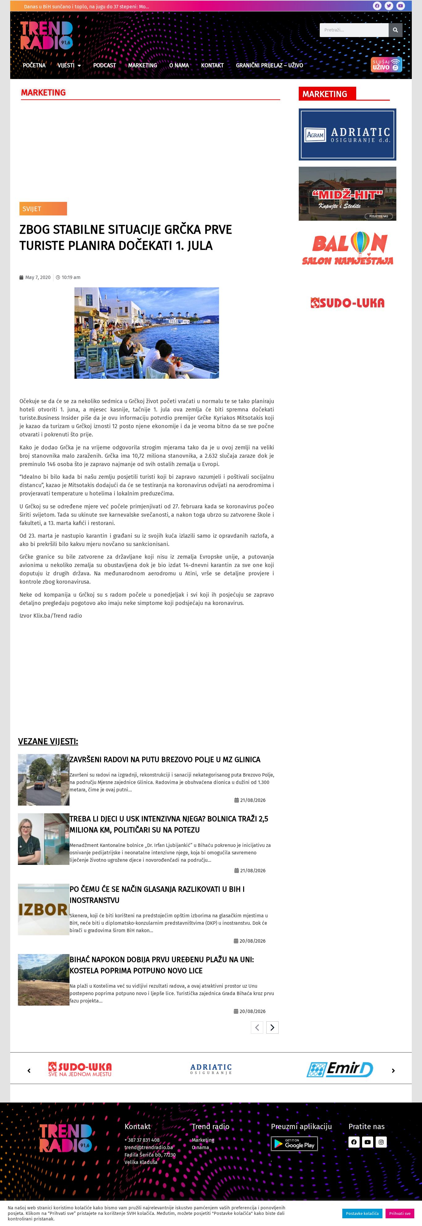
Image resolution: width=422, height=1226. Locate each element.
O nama (179, 65)
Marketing (142, 65)
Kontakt (212, 65)
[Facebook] (377, 6)
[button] (29, 1071)
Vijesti (66, 65)
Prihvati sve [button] (400, 1213)
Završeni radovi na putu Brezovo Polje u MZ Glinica (165, 759)
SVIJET (32, 209)
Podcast (104, 65)
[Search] (396, 30)
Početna (34, 65)
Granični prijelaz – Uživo (269, 65)
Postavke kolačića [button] (362, 1213)
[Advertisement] (146, 149)
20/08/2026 (253, 941)
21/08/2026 (253, 800)
